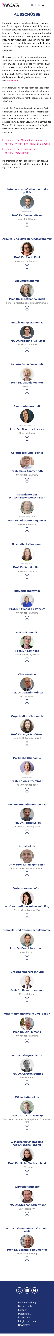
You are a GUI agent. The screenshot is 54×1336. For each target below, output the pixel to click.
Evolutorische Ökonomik (27, 364)
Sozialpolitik (27, 846)
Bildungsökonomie (27, 280)
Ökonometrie (27, 674)
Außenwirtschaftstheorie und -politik (27, 191)
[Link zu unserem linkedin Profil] (27, 1290)
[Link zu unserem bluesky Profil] (34, 1290)
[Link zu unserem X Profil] (19, 1290)
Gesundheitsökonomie (27, 544)
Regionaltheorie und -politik (27, 804)
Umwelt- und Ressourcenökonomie (27, 930)
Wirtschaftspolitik (27, 1097)
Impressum (24, 1317)
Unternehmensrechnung (27, 971)
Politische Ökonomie (27, 758)
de (32, 5)
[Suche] (43, 5)
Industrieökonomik (27, 590)
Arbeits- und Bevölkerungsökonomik (27, 238)
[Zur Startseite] (11, 5)
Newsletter (24, 1324)
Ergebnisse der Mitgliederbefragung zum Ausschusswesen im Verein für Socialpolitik (27, 141)
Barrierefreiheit (26, 1306)
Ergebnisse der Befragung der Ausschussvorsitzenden (20, 150)
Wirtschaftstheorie (27, 1186)
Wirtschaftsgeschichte (27, 1055)
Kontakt (22, 1309)
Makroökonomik (27, 632)
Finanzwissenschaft (27, 406)
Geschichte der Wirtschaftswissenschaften (27, 496)
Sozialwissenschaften (27, 888)
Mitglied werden (27, 1321)
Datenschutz (25, 1313)
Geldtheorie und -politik (27, 452)
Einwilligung (13, 80)
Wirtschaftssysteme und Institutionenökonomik (27, 1143)
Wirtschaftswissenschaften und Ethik (27, 1230)
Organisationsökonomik (27, 716)
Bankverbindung (27, 1302)
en (38, 5)
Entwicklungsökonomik (27, 322)
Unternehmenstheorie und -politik (27, 1013)
